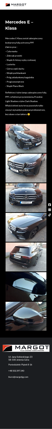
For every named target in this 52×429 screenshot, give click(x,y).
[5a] (26, 271)
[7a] (26, 330)
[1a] (26, 152)
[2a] (26, 182)
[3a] (26, 211)
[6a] (26, 300)
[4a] (26, 241)
